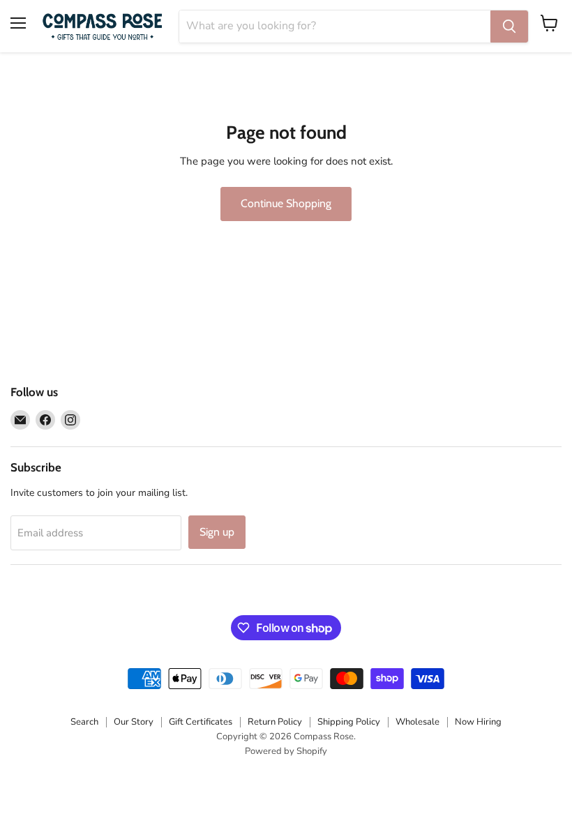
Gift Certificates (200, 722)
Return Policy (275, 722)
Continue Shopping (286, 203)
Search (84, 722)
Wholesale (417, 722)
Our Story (133, 722)
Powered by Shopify (286, 751)
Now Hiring (478, 722)
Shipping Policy (348, 722)
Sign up (217, 531)
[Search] (509, 26)
